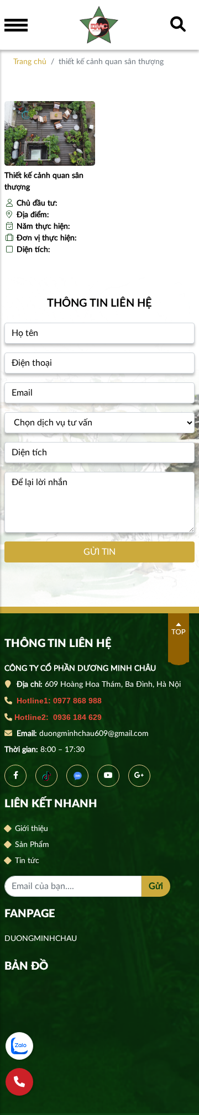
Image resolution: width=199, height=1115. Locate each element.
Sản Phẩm (31, 845)
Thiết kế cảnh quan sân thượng (43, 181)
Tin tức (26, 861)
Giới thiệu (30, 829)
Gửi (156, 886)
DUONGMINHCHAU (40, 939)
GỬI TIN (99, 552)
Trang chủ (29, 62)
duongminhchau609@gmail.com (95, 734)
